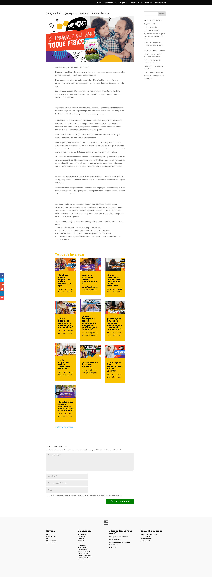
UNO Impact (67, 292)
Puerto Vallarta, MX (84, 551)
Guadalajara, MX (83, 549)
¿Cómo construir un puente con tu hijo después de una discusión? (114, 280)
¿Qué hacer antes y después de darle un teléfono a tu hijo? (64, 280)
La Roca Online (51, 536)
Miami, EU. (81, 543)
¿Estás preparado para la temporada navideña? (63, 364)
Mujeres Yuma (149, 24)
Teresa (146, 76)
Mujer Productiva (156, 72)
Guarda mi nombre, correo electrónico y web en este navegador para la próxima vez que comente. (85, 495)
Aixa (145, 72)
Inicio (99, 3)
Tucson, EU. (82, 545)
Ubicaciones (109, 3)
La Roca (63, 289)
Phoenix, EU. (82, 536)
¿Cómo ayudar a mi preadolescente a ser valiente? (114, 366)
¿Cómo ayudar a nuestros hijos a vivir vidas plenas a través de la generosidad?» (115, 324)
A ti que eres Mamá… (152, 30)
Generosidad (160, 3)
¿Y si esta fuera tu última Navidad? (90, 364)
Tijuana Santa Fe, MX (84, 555)
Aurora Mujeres (146, 536)
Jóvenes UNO (145, 541)
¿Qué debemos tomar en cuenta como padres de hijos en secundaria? (65, 406)
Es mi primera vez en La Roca (119, 537)
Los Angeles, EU (83, 547)
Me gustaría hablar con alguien (119, 542)
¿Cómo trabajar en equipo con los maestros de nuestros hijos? (65, 322)
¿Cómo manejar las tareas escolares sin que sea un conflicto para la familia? (89, 323)
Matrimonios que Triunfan (149, 534)
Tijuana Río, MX (83, 553)
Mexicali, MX (82, 560)
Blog (47, 538)
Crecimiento (135, 3)
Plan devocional (51, 541)
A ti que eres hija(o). (151, 27)
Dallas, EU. (81, 538)
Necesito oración (114, 539)
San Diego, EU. (82, 534)
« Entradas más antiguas (64, 427)
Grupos (122, 3)
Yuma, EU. (81, 541)
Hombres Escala (146, 538)
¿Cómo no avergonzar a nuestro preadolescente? (90, 279)
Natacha (147, 66)
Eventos (148, 3)
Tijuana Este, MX (83, 558)
